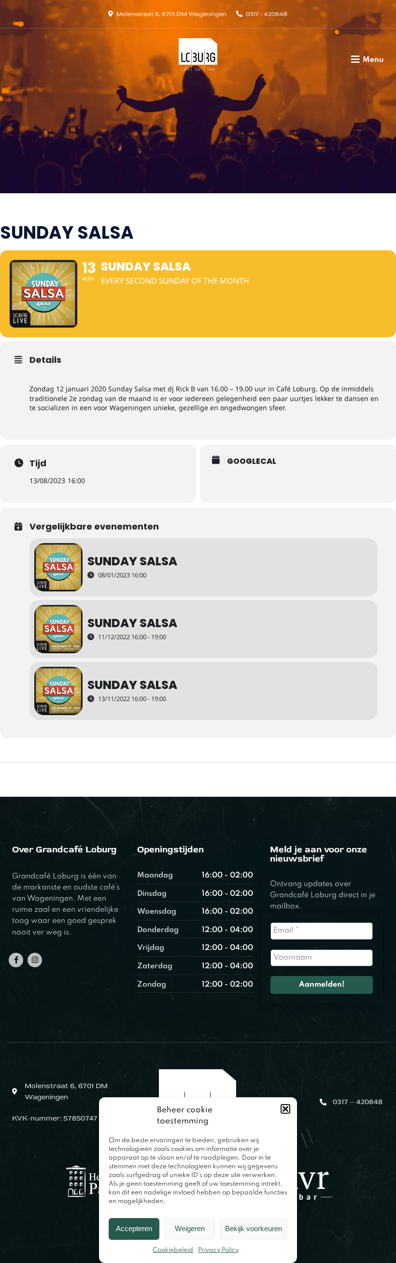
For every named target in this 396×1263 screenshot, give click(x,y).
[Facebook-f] (16, 960)
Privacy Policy (218, 1250)
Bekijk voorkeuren (253, 1228)
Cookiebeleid (173, 1250)
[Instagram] (35, 960)
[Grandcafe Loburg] (198, 74)
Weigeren (190, 1228)
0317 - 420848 (266, 14)
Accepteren (134, 1228)
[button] (285, 1109)
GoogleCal (251, 461)
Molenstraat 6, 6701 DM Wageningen (171, 14)
